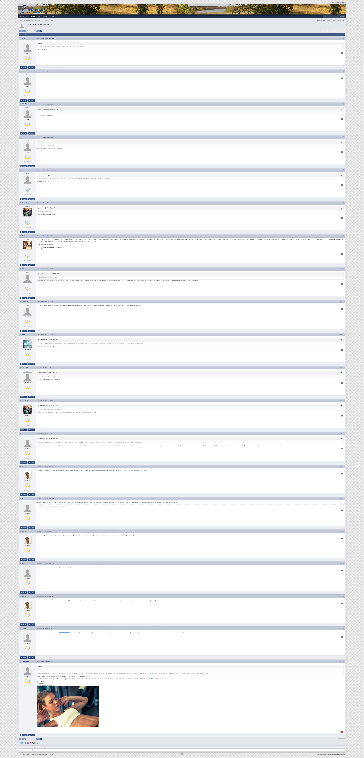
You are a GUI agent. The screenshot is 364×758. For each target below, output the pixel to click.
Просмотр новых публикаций (334, 20)
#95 (341, 498)
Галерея (52, 16)
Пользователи (42, 16)
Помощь (51, 754)
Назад (23, 30)
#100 (341, 661)
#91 (341, 367)
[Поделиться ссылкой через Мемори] (30, 743)
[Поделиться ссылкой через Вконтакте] (28, 743)
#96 (341, 531)
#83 (341, 104)
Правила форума (321, 20)
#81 (341, 38)
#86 (341, 202)
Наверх (25, 67)
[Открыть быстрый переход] (342, 20)
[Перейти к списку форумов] (31, 9)
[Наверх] (182, 754)
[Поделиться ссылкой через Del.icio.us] (25, 743)
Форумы (33, 16)
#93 (341, 433)
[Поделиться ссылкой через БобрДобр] (33, 743)
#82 (341, 71)
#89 (341, 301)
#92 (341, 400)
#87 (341, 235)
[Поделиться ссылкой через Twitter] (20, 743)
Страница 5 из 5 (31, 30)
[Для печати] (37, 743)
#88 (341, 268)
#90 (341, 334)
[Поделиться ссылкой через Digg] (22, 743)
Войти (332, 2)
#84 (341, 137)
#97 (341, 563)
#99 (341, 628)
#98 (341, 596)
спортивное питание (64, 632)
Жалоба (32, 67)
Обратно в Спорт (341, 738)
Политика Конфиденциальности (39, 754)
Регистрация (341, 2)
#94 (341, 466)
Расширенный (349, 16)
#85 (341, 169)
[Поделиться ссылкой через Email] (35, 743)
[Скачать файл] (41, 247)
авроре (152, 678)
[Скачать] (40, 743)
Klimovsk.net (24, 16)
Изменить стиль (25, 754)
